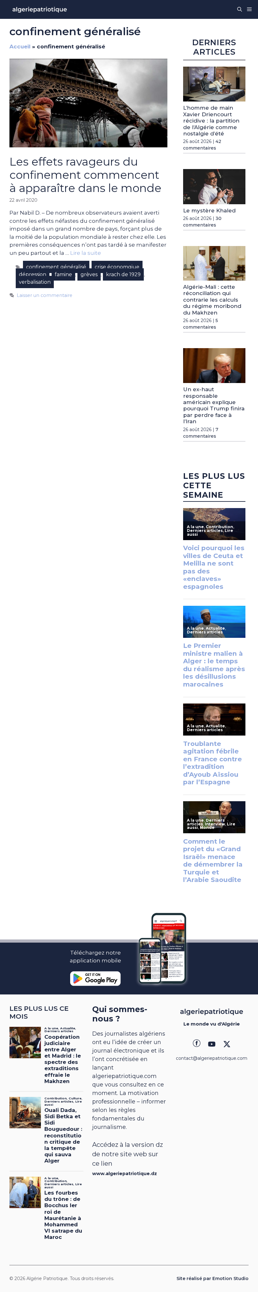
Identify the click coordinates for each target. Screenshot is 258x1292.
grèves (89, 274)
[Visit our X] (227, 1044)
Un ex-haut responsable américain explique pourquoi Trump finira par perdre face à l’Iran (213, 405)
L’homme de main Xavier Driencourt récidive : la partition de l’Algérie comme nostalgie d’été (211, 121)
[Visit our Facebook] (197, 1044)
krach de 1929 (123, 274)
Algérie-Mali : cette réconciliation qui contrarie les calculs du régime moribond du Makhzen (212, 300)
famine (63, 274)
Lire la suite (85, 253)
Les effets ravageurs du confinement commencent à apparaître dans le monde (85, 175)
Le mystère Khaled (209, 210)
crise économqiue (117, 267)
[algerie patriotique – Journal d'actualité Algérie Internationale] (39, 9)
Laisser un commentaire (44, 295)
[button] (239, 9)
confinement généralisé (56, 267)
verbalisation (35, 282)
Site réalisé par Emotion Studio (213, 1278)
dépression (32, 274)
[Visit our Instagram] (212, 1044)
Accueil (20, 46)
